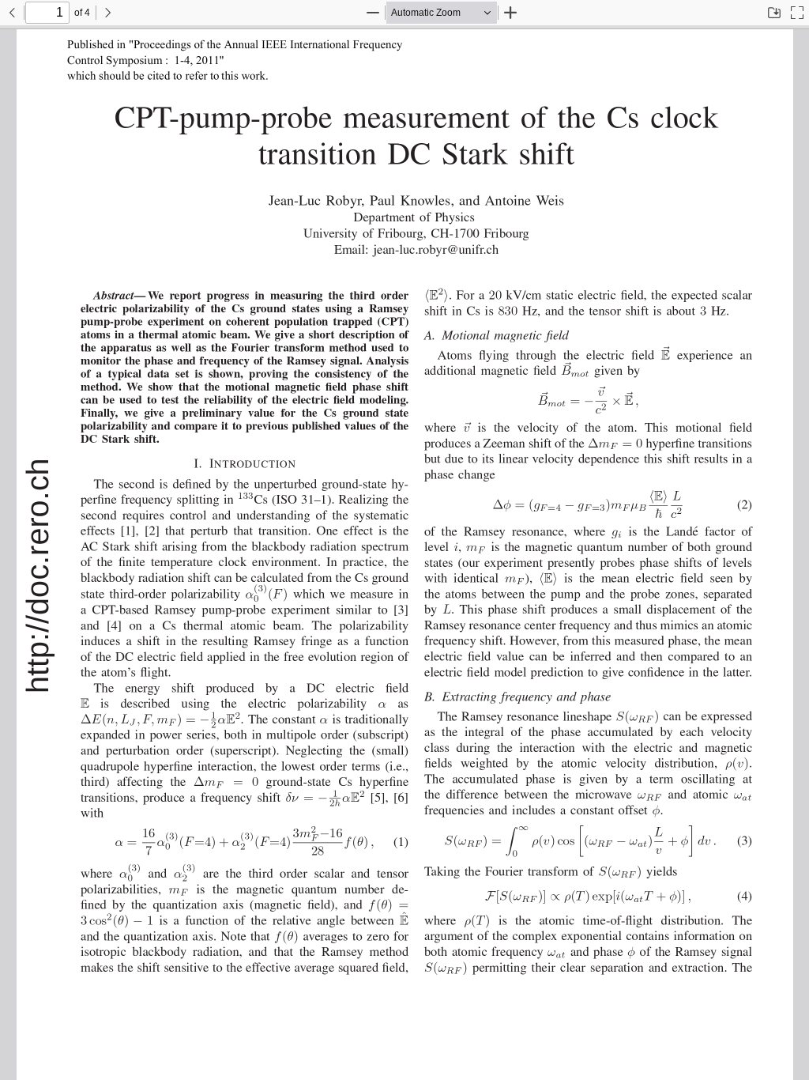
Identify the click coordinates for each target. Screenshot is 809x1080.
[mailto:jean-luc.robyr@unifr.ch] (427, 248)
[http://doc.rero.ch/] (37, 575)
